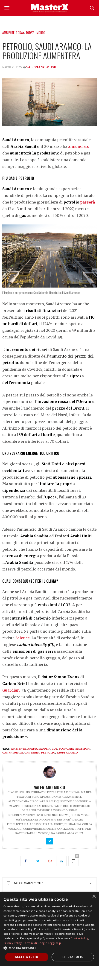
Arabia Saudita (38, 748)
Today (20, 32)
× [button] (94, 896)
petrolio (48, 752)
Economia (66, 748)
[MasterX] (49, 8)
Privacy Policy (12, 943)
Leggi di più (55, 943)
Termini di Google (35, 943)
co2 (54, 748)
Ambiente (8, 32)
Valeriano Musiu (42, 67)
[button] (49, 948)
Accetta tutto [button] (26, 957)
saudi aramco (67, 752)
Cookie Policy (79, 938)
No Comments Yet (28, 883)
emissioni (82, 748)
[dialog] (49, 929)
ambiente (18, 748)
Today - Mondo (36, 32)
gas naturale (12, 752)
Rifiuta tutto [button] (73, 957)
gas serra (32, 752)
